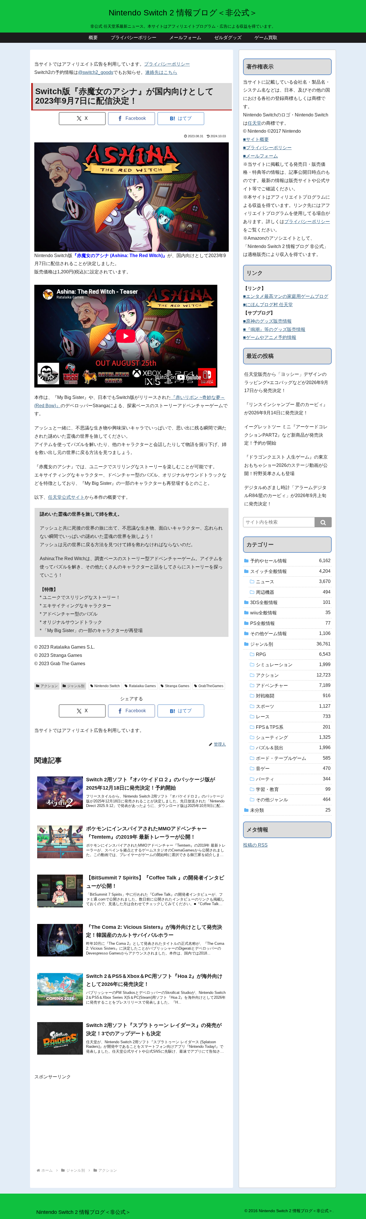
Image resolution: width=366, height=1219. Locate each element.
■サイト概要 (256, 139)
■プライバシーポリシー (267, 147)
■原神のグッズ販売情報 (267, 321)
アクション (49, 686)
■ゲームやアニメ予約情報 (269, 337)
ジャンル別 (75, 686)
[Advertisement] (131, 1121)
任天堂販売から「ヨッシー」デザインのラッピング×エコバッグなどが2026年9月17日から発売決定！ (286, 382)
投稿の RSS (255, 845)
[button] (323, 522)
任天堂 (254, 123)
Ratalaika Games (142, 686)
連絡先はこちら (161, 72)
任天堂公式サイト (66, 497)
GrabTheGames (210, 686)
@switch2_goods (95, 72)
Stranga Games (177, 686)
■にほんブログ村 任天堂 (268, 304)
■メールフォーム (260, 156)
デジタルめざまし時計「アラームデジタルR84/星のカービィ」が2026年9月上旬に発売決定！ (285, 495)
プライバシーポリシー (167, 64)
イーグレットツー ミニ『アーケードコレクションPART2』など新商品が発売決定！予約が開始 (286, 435)
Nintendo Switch (107, 686)
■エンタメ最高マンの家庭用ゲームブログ (285, 296)
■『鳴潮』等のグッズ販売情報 (274, 329)
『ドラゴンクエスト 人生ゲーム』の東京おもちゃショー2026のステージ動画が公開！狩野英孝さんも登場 (286, 465)
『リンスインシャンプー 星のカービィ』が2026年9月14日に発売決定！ (286, 408)
